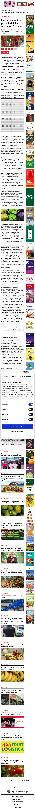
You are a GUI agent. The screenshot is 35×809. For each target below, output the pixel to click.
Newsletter (9, 784)
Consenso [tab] (5, 376)
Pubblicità (25, 781)
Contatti (25, 784)
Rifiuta (17, 436)
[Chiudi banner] (32, 372)
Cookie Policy (17, 807)
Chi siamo (9, 781)
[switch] (30, 409)
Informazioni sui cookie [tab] (26, 376)
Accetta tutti (17, 426)
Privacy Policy (17, 804)
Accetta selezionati (17, 431)
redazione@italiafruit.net (17, 799)
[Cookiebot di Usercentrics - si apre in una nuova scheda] (22, 372)
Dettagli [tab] (14, 376)
